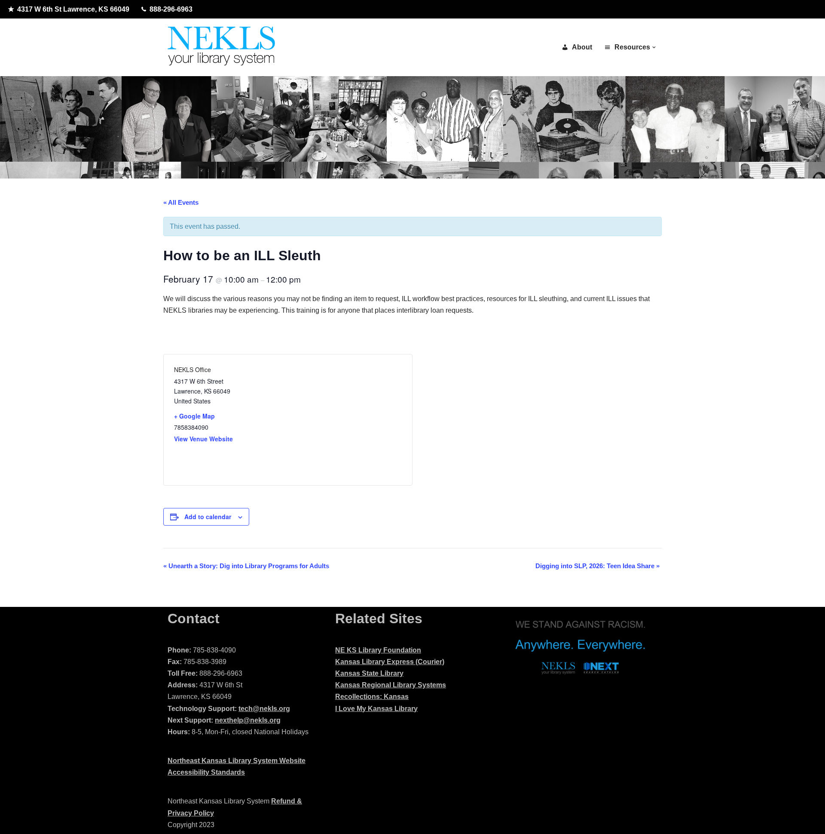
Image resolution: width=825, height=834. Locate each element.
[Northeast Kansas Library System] (221, 47)
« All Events (181, 202)
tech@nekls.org (264, 708)
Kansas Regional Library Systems (390, 685)
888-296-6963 (171, 9)
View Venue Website (203, 438)
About (582, 47)
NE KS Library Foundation (378, 650)
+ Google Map (194, 416)
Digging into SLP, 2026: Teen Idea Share (597, 565)
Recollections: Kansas (372, 696)
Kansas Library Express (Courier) (389, 661)
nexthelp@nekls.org (248, 720)
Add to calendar (207, 516)
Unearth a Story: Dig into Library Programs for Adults (246, 565)
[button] (654, 47)
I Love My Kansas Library (376, 708)
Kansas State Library (369, 673)
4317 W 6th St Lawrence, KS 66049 (73, 9)
